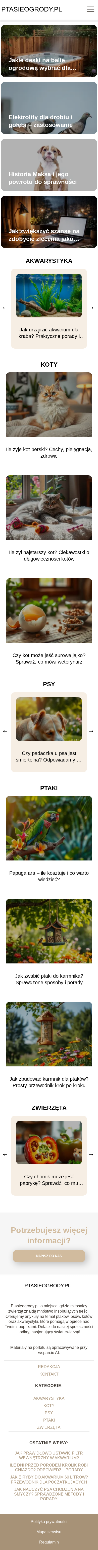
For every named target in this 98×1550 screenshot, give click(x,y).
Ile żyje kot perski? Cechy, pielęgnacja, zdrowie (49, 453)
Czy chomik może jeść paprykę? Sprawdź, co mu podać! (49, 1180)
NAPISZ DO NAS (49, 1256)
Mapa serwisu (48, 1532)
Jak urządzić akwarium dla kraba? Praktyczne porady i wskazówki (49, 333)
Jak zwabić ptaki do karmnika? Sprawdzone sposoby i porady (49, 979)
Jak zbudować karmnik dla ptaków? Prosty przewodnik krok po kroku (49, 1082)
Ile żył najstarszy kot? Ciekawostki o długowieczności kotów (49, 556)
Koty (49, 364)
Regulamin (49, 1542)
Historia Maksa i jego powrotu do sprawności (43, 178)
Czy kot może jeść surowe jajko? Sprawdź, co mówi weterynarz (49, 659)
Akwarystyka (49, 260)
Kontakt (49, 1374)
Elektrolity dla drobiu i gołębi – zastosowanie (41, 121)
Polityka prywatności (49, 1522)
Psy (49, 684)
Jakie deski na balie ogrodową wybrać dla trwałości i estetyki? (40, 64)
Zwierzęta (49, 1107)
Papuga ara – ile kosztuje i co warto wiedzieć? (49, 876)
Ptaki (49, 788)
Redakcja (49, 1367)
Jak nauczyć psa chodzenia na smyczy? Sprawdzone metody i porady (49, 1494)
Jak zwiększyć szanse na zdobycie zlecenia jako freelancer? (44, 235)
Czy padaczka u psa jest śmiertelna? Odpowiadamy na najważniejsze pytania (49, 757)
